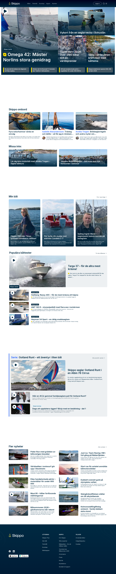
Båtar (28, 3)
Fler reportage (101, 197)
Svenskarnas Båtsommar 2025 (64, 550)
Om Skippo (62, 538)
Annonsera (62, 554)
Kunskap (41, 3)
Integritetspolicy (80, 541)
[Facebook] (10, 551)
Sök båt (44, 541)
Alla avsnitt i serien (97, 358)
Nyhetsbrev (62, 563)
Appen (48, 3)
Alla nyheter (101, 447)
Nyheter (54, 3)
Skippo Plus (45, 538)
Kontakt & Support (64, 567)
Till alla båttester (100, 253)
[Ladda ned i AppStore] (13, 556)
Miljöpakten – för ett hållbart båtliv (65, 545)
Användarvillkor (80, 538)
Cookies (78, 544)
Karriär (61, 560)
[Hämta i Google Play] (23, 556)
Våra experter (63, 541)
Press (60, 557)
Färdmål (34, 3)
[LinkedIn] (14, 551)
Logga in (97, 3)
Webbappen (45, 550)
